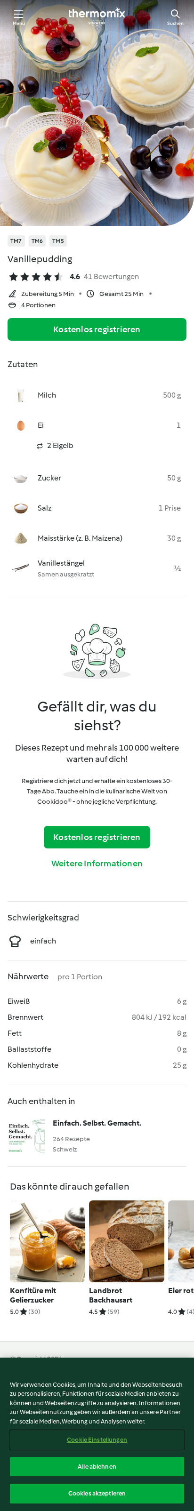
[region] (97, 1434)
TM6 (37, 241)
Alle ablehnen (97, 1466)
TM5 (58, 241)
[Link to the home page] (97, 17)
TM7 (16, 241)
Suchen (175, 23)
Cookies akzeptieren (97, 1493)
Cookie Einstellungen (97, 1439)
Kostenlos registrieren (96, 329)
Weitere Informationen (97, 863)
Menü (19, 23)
